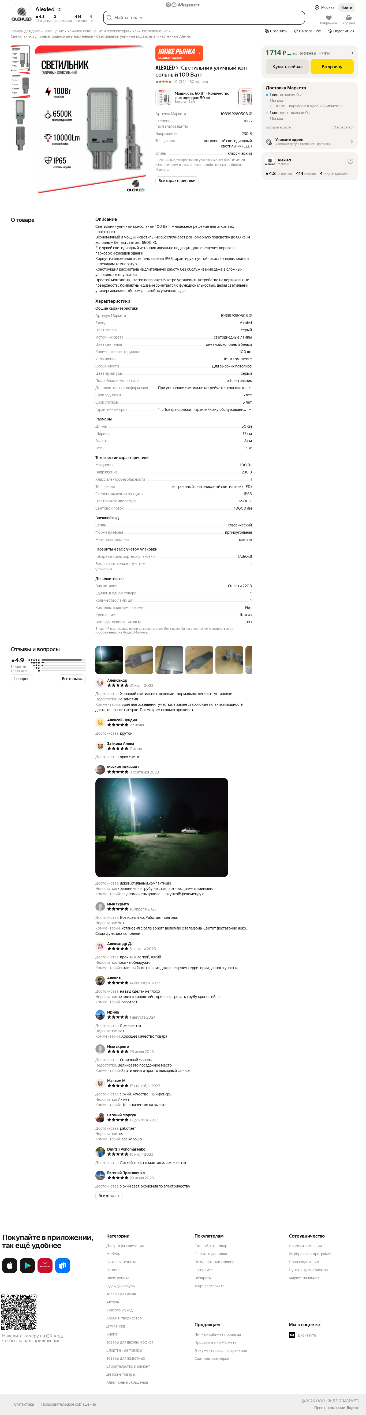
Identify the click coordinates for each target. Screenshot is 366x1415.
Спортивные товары (124, 1350)
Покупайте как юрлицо (214, 1262)
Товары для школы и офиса (129, 1342)
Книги (111, 1334)
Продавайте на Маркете (216, 1342)
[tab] (20, 58)
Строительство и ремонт (128, 1366)
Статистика (24, 1404)
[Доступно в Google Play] (27, 1272)
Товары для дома (121, 1294)
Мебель (113, 1254)
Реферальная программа (310, 1254)
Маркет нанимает (304, 1278)
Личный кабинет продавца (218, 1334)
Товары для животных (125, 1358)
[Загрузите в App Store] (9, 1272)
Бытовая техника (121, 1262)
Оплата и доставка (211, 1254)
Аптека (112, 1302)
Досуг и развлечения (125, 1246)
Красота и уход (119, 1310)
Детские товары (120, 1374)
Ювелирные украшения (127, 1382)
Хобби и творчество (124, 1318)
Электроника (117, 1278)
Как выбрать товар (211, 1246)
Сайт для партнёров (212, 1358)
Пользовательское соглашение (68, 1404)
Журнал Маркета (209, 1286)
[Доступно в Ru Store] (62, 1272)
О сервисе (204, 1270)
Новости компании (305, 1246)
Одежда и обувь (120, 1286)
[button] (59, 9)
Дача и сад (115, 1326)
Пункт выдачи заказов (308, 1270)
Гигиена (113, 1270)
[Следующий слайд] (137, 119)
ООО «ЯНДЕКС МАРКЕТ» (338, 1401)
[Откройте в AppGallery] (45, 1272)
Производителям (304, 1262)
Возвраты (203, 1278)
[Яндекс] (353, 1408)
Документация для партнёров (221, 1350)
